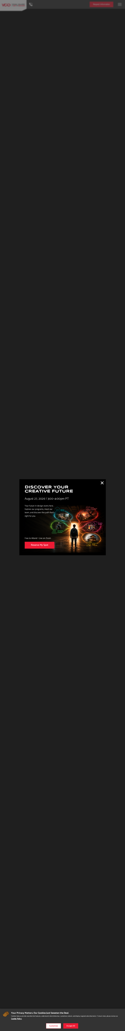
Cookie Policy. (16, 1018)
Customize (53, 1025)
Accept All (70, 1025)
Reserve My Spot (39, 545)
